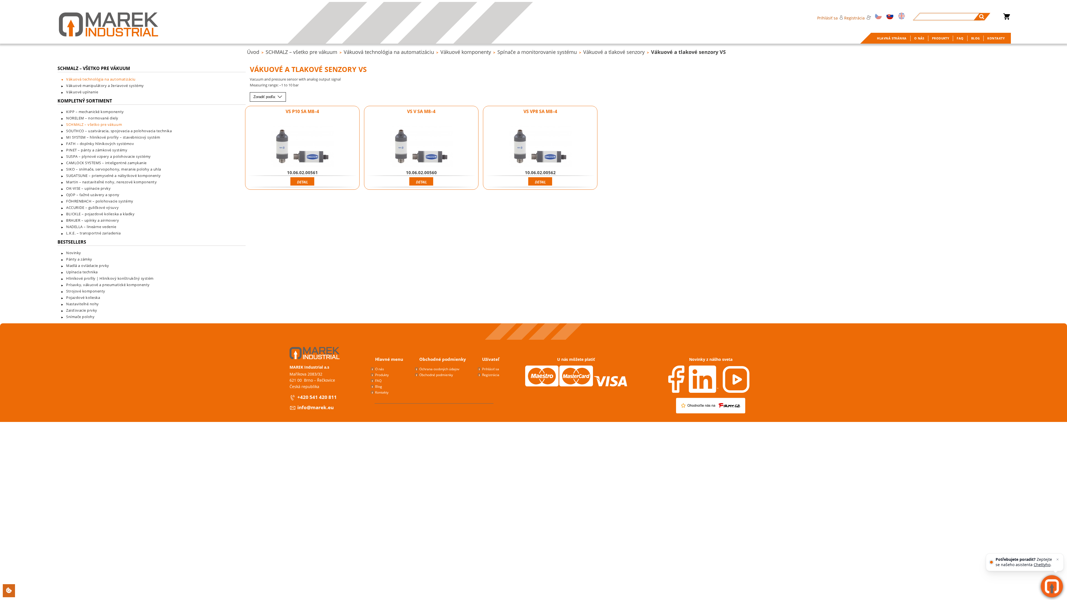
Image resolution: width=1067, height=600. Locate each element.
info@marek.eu (315, 407)
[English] (901, 16)
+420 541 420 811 (317, 397)
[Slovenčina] (889, 16)
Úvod (253, 52)
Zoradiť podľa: (265, 97)
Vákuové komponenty (465, 52)
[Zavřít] (1057, 559)
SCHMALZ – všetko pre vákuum (301, 52)
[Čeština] (877, 16)
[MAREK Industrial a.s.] (108, 24)
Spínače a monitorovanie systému (537, 52)
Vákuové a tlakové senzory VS (688, 52)
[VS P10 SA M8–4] (302, 146)
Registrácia (854, 18)
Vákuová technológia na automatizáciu (389, 52)
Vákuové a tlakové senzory (614, 52)
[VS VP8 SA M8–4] (540, 146)
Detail (302, 181)
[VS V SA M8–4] (421, 146)
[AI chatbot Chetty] (1051, 586)
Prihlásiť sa (827, 18)
